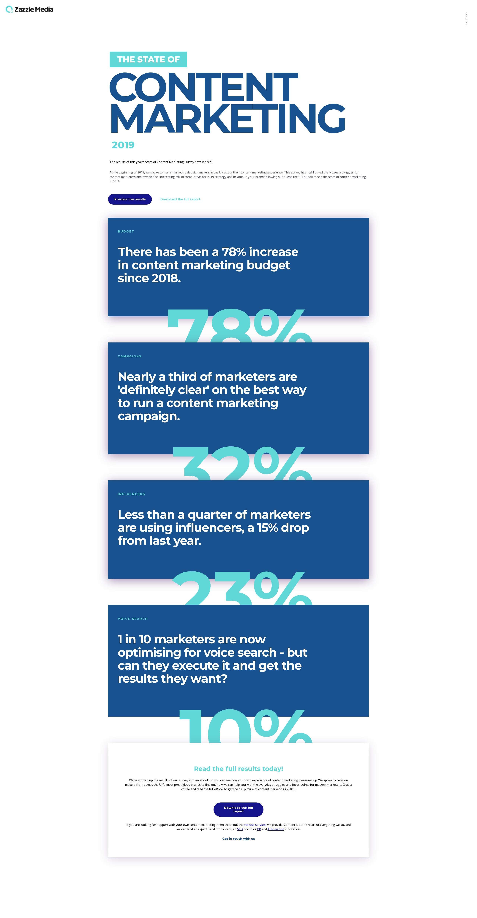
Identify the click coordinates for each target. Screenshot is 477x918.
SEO (240, 829)
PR (259, 829)
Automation (276, 829)
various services (255, 825)
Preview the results (130, 199)
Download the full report (180, 199)
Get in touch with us (238, 838)
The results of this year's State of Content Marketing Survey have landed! (161, 162)
